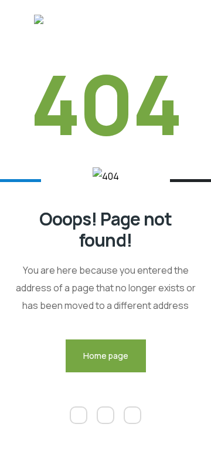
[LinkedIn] (78, 415)
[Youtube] (132, 415)
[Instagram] (105, 415)
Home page (105, 355)
